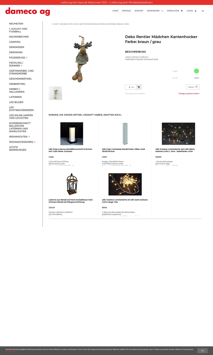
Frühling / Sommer (16, 64)
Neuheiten (16, 23)
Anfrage (126, 11)
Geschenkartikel (20, 78)
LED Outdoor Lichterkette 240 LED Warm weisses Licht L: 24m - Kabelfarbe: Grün (175, 150)
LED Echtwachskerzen (21, 109)
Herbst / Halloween (16, 90)
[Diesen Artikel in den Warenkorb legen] (138, 87)
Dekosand (15, 52)
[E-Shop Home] (27, 11)
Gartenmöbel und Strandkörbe (21, 72)
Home (115, 11)
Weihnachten (18, 136)
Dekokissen (16, 47)
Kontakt (139, 11)
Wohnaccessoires (21, 142)
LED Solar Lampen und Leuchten (21, 116)
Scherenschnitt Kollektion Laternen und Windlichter (20, 127)
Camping (14, 42)
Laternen (15, 97)
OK (202, 351)
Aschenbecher (19, 36)
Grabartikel (17, 84)
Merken (191, 87)
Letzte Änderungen (17, 148)
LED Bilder (16, 102)
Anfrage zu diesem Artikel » (189, 93)
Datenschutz (10, 351)
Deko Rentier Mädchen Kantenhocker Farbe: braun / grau (101, 24)
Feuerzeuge (17, 57)
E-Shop (55, 24)
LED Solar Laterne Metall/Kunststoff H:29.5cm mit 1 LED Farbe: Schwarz (70, 150)
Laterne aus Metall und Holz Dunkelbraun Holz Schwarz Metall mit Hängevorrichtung (71, 201)
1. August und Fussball (18, 30)
